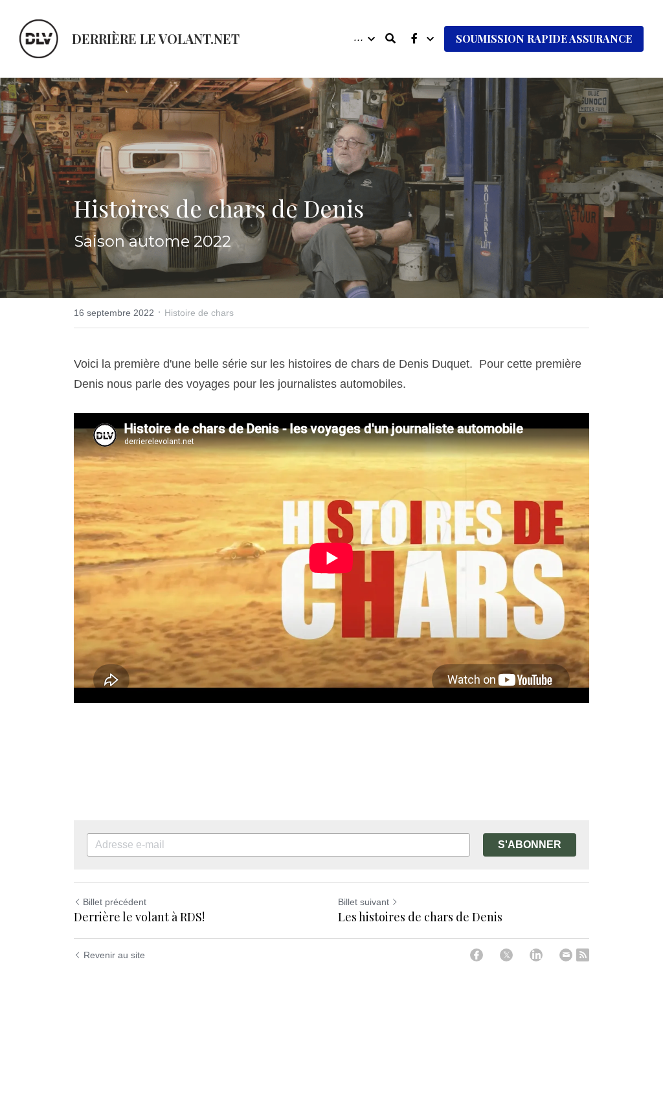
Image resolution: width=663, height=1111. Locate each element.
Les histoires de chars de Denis (420, 917)
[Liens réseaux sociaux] (414, 38)
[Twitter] (506, 954)
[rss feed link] (582, 954)
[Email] (565, 954)
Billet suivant (363, 902)
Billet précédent (114, 902)
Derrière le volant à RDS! (139, 917)
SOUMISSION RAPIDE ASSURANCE (544, 38)
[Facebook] (476, 954)
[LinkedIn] (536, 954)
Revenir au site (114, 955)
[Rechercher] (390, 38)
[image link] (38, 37)
